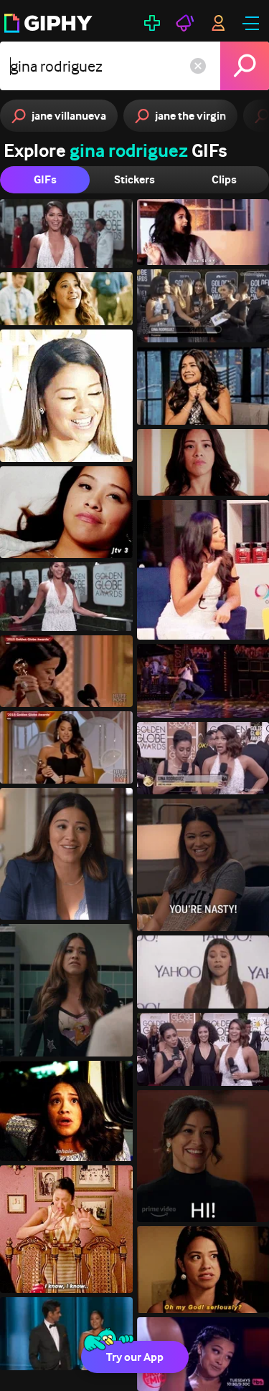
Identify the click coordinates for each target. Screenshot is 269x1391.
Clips (224, 179)
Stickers (134, 179)
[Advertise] (185, 23)
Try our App (135, 1357)
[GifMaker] (152, 23)
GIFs (45, 179)
